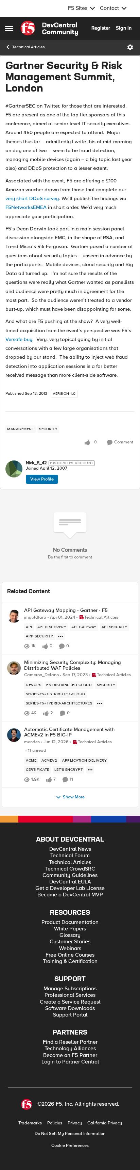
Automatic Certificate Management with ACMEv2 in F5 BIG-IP (69, 732)
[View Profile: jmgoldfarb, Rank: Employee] (14, 616)
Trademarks (30, 1123)
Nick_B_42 (36, 463)
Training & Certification (70, 961)
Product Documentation (70, 922)
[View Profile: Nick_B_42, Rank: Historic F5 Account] (13, 468)
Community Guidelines (70, 875)
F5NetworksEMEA (26, 207)
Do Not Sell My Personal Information (70, 1133)
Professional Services (70, 995)
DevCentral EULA (70, 882)
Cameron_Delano (41, 675)
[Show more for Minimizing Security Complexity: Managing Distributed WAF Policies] (99, 703)
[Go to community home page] (49, 28)
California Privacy (104, 1123)
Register (100, 28)
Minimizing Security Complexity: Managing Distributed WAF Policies (72, 665)
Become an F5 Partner (70, 1055)
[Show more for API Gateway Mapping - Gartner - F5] (60, 636)
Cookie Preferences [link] (70, 1145)
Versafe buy (18, 339)
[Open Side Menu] (9, 28)
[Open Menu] (130, 47)
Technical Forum (70, 855)
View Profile (42, 479)
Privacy (75, 1123)
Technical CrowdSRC (70, 869)
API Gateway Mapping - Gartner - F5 (66, 610)
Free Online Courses (70, 955)
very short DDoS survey (32, 198)
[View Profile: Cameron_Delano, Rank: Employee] (14, 668)
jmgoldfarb (35, 617)
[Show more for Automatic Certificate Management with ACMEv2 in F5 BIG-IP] (90, 770)
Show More (74, 797)
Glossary (70, 935)
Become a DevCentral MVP (70, 895)
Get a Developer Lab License (70, 888)
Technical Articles (28, 47)
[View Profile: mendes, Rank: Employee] (14, 735)
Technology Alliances (70, 1048)
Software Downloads (70, 1008)
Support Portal (70, 1015)
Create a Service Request (70, 1002)
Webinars (70, 948)
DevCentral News (70, 849)
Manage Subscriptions (70, 989)
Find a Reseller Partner (70, 1042)
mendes (32, 742)
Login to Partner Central (70, 1062)
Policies (54, 1123)
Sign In (124, 28)
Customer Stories (70, 942)
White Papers (70, 929)
